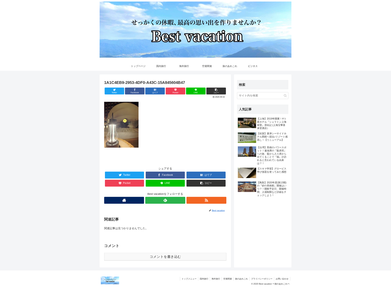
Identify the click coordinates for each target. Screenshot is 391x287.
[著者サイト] (124, 200)
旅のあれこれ (241, 279)
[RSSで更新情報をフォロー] (206, 200)
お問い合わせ (282, 279)
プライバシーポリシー (261, 279)
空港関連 (227, 279)
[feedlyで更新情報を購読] (165, 200)
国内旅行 (204, 279)
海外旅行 (216, 279)
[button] (285, 95)
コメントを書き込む (165, 257)
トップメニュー (189, 279)
